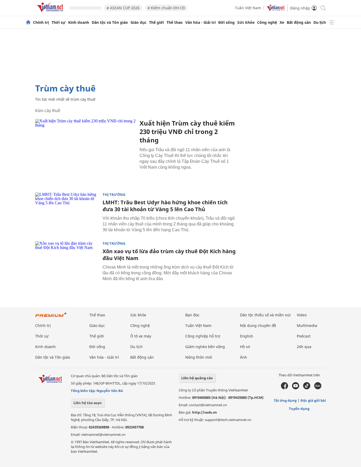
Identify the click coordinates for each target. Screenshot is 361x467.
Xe (282, 22)
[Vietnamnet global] (275, 9)
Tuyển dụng (299, 408)
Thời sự (59, 22)
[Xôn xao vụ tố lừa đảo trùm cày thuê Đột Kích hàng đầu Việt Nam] (67, 262)
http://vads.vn (204, 412)
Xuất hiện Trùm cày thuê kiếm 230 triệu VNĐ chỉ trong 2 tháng (187, 131)
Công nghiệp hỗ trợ (202, 336)
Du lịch (319, 22)
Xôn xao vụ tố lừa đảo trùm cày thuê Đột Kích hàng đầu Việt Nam (169, 255)
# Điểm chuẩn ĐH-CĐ (166, 7)
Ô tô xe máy (140, 336)
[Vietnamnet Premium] (51, 317)
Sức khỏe (245, 22)
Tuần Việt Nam (248, 7)
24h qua (304, 346)
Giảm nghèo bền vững (205, 346)
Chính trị (41, 22)
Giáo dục (138, 22)
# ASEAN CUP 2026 (123, 7)
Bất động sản (299, 22)
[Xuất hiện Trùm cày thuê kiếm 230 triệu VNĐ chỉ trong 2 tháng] (85, 152)
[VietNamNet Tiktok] (306, 388)
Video (302, 314)
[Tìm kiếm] (323, 8)
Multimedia (307, 325)
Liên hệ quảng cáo (197, 378)
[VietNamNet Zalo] (317, 388)
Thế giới (156, 22)
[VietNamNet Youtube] (295, 388)
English (246, 336)
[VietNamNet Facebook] (284, 388)
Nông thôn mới (198, 357)
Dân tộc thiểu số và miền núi (265, 314)
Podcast (304, 336)
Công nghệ (267, 22)
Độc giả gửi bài (313, 400)
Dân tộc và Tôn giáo (110, 22)
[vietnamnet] (51, 13)
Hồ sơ (245, 346)
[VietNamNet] (28, 22)
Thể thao (174, 22)
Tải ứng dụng (285, 400)
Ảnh (243, 357)
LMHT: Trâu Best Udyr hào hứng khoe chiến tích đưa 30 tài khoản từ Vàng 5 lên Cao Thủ (165, 206)
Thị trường (114, 194)
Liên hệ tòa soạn (87, 402)
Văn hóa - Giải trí (200, 22)
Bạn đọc (192, 314)
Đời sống (226, 22)
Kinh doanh (78, 22)
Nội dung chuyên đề (258, 325)
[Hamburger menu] (331, 22)
